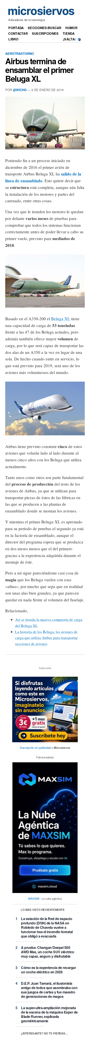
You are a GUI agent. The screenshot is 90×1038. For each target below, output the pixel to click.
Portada (16, 28)
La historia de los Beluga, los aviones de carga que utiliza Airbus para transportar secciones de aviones (46, 637)
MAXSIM (33, 898)
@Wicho (20, 90)
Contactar (18, 33)
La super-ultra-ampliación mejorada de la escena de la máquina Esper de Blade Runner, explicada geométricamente (49, 1014)
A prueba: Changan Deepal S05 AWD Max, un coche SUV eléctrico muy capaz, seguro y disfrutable (47, 952)
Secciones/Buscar (44, 28)
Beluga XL (60, 318)
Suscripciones (45, 33)
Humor (71, 28)
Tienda (68, 33)
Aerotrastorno (19, 53)
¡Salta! (69, 39)
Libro (13, 39)
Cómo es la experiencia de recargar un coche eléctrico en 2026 (48, 969)
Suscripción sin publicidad (35, 748)
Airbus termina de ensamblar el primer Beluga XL (39, 69)
